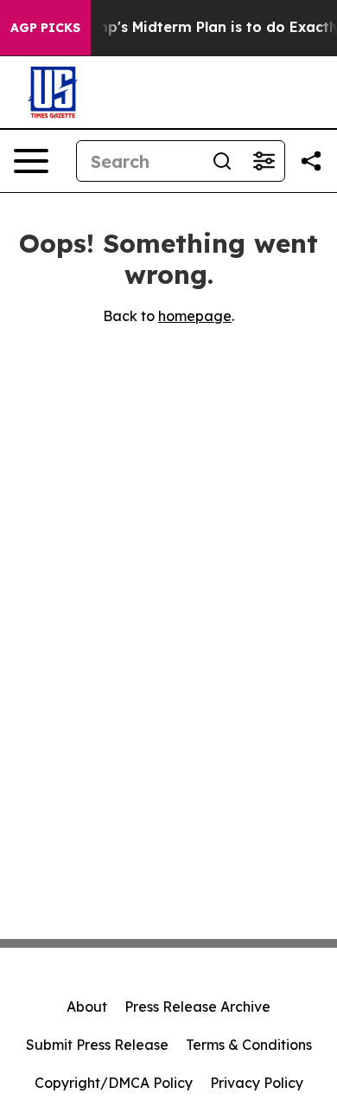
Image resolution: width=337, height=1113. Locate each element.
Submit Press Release (97, 1044)
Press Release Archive (197, 1006)
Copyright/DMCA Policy (114, 1082)
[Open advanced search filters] (263, 161)
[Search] (222, 161)
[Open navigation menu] (31, 161)
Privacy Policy (256, 1082)
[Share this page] (311, 161)
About (87, 1006)
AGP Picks (45, 27)
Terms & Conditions (249, 1044)
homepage (195, 316)
